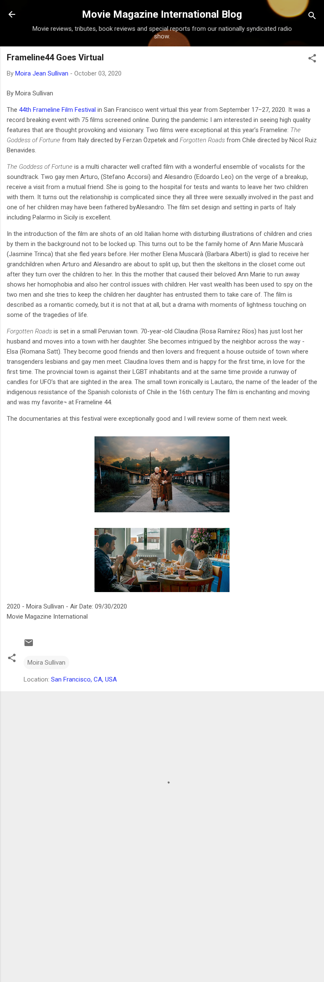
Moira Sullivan (46, 662)
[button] (312, 59)
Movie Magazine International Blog (162, 14)
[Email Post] (29, 645)
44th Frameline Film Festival (57, 110)
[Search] (312, 17)
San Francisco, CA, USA (84, 679)
